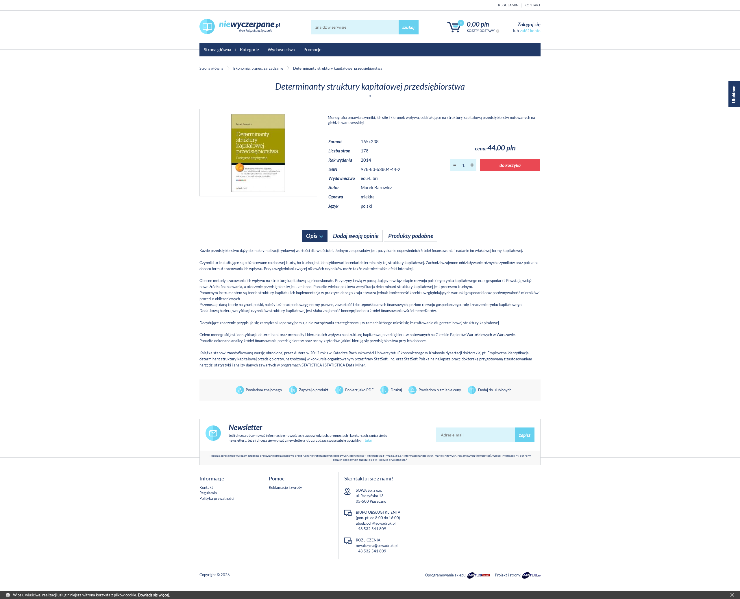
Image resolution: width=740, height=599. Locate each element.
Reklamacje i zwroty (285, 487)
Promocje (312, 49)
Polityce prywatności (391, 459)
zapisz (524, 435)
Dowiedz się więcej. (154, 595)
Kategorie (249, 49)
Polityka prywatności (216, 498)
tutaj (368, 440)
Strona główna (217, 49)
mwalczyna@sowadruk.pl (376, 545)
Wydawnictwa (281, 49)
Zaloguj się (529, 24)
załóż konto (530, 30)
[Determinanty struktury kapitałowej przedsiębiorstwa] (258, 152)
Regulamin (508, 5)
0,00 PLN (478, 24)
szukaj (408, 27)
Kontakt (532, 5)
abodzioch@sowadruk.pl (375, 523)
